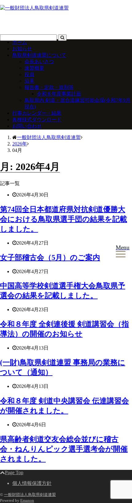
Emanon (27, 500)
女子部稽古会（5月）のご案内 (50, 257)
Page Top (14, 472)
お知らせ (22, 48)
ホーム (19, 42)
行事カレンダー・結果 (36, 113)
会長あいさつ (39, 61)
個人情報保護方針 (32, 483)
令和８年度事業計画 (59, 93)
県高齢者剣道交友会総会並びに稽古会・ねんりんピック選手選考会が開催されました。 (64, 449)
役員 (29, 74)
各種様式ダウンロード (36, 119)
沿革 (29, 80)
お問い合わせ (27, 126)
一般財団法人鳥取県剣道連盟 (30, 494)
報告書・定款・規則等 (49, 87)
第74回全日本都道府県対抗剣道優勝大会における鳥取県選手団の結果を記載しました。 (63, 219)
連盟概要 (34, 68)
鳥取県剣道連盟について (39, 55)
